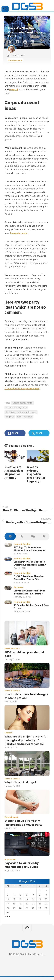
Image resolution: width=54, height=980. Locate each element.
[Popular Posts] (21, 536)
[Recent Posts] (10, 536)
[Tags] (44, 536)
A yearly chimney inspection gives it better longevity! (36, 474)
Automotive (9, 859)
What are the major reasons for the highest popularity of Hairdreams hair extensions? (26, 740)
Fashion (8, 732)
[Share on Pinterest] (24, 42)
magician (10, 416)
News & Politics (12, 648)
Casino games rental (22, 403)
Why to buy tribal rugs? (20, 782)
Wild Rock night (24, 416)
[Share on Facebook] (17, 42)
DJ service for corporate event (21, 388)
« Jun (7, 916)
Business (18, 587)
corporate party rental (16, 407)
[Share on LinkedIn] (32, 42)
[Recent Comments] (32, 536)
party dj (13, 89)
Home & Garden (22, 544)
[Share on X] (11, 42)
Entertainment (15, 60)
